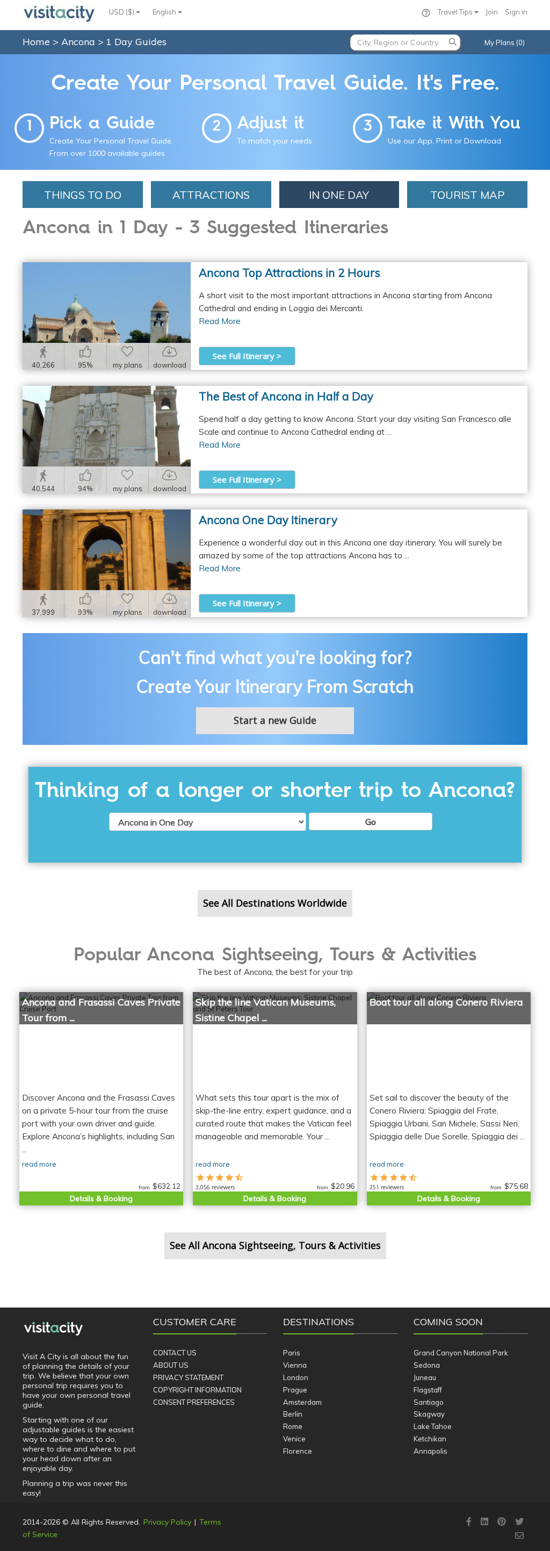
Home (36, 41)
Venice (294, 1438)
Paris (291, 1352)
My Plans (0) (504, 42)
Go (370, 821)
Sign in (516, 12)
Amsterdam (302, 1402)
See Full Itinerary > (247, 355)
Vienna (295, 1365)
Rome (292, 1426)
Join (492, 12)
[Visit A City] (53, 1329)
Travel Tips (456, 12)
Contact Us (175, 1352)
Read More (220, 321)
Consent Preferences (194, 1402)
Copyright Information (197, 1389)
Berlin (292, 1414)
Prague (295, 1389)
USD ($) (122, 12)
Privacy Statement (188, 1377)
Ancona (79, 41)
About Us (171, 1365)
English (165, 12)
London (295, 1377)
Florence (297, 1451)
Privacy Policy (167, 1522)
